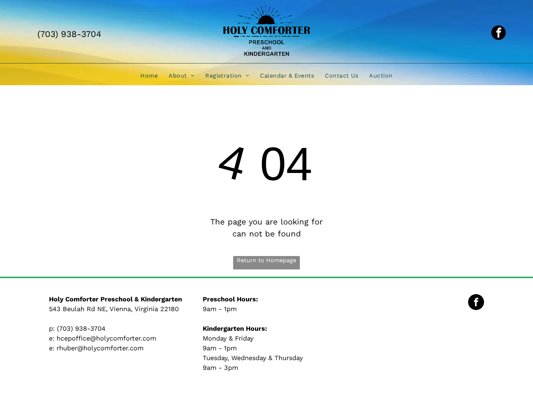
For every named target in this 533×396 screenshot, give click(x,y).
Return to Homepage (266, 260)
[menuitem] (149, 75)
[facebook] (498, 33)
